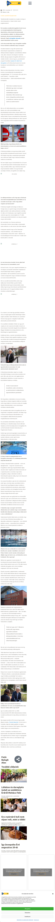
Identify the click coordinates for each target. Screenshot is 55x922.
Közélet (14, 15)
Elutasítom (27, 912)
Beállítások (27, 916)
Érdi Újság (10, 15)
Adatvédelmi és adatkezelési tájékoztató (25, 919)
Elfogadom (27, 908)
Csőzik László (4, 15)
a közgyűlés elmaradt (14, 38)
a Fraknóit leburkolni (13, 722)
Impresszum (36, 919)
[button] (53, 894)
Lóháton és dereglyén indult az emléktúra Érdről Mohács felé (12, 790)
